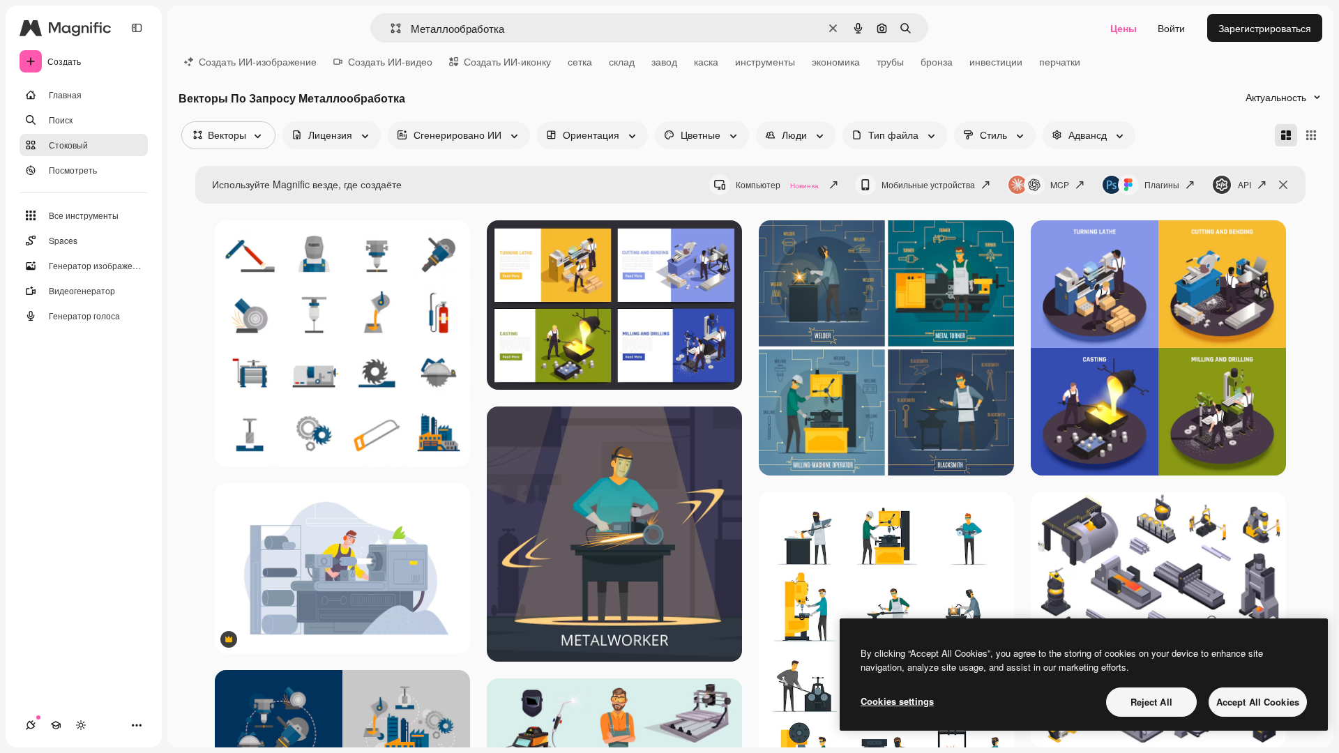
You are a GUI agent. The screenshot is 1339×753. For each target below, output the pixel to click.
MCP (1059, 184)
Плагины (1161, 184)
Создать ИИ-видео (390, 61)
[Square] (1311, 135)
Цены (1123, 28)
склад (622, 61)
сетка (580, 61)
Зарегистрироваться (1264, 28)
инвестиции (995, 61)
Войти (1171, 28)
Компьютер (777, 184)
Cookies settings (897, 701)
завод (664, 61)
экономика (836, 61)
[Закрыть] (1283, 184)
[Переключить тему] (81, 725)
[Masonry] (1286, 135)
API (1244, 184)
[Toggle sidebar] (137, 28)
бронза (937, 61)
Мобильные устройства (928, 184)
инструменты (765, 61)
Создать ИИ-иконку (507, 61)
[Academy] (56, 725)
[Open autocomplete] (390, 28)
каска (706, 61)
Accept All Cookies (1257, 701)
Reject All (1151, 701)
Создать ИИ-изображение (258, 61)
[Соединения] (31, 725)
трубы (890, 61)
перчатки (1059, 61)
